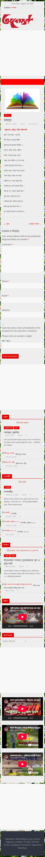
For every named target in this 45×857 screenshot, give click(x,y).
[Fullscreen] (39, 626)
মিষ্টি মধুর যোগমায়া (21, 454)
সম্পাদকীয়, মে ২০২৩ (23, 531)
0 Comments (33, 124)
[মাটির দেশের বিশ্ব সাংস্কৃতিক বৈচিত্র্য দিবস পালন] (17, 584)
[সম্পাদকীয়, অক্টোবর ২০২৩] (10, 521)
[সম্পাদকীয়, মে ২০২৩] (9, 530)
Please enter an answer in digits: (17, 336)
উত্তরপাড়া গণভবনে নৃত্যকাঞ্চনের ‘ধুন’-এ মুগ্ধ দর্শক (22, 561)
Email (5, 295)
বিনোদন (13, 556)
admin (22, 124)
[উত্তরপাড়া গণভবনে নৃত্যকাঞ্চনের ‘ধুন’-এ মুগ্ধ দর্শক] (22, 550)
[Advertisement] (22, 53)
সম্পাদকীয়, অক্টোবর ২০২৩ (27, 522)
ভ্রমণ (16, 428)
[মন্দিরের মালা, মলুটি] (8, 462)
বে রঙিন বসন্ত (35, 223)
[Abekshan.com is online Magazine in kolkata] (4, 82)
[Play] (5, 626)
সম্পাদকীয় (13, 7)
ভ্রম (6, 223)
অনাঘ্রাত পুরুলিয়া (11, 432)
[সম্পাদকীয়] (22, 482)
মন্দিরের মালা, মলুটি (21, 463)
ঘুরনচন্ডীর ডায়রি (8, 428)
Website (6, 310)
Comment (7, 244)
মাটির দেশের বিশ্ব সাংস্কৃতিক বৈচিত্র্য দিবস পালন (22, 586)
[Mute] (35, 626)
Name (5, 281)
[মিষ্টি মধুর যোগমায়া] (8, 453)
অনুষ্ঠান (6, 556)
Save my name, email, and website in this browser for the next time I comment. (21, 329)
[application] (22, 617)
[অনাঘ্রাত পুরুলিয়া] (22, 422)
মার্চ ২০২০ (7, 115)
